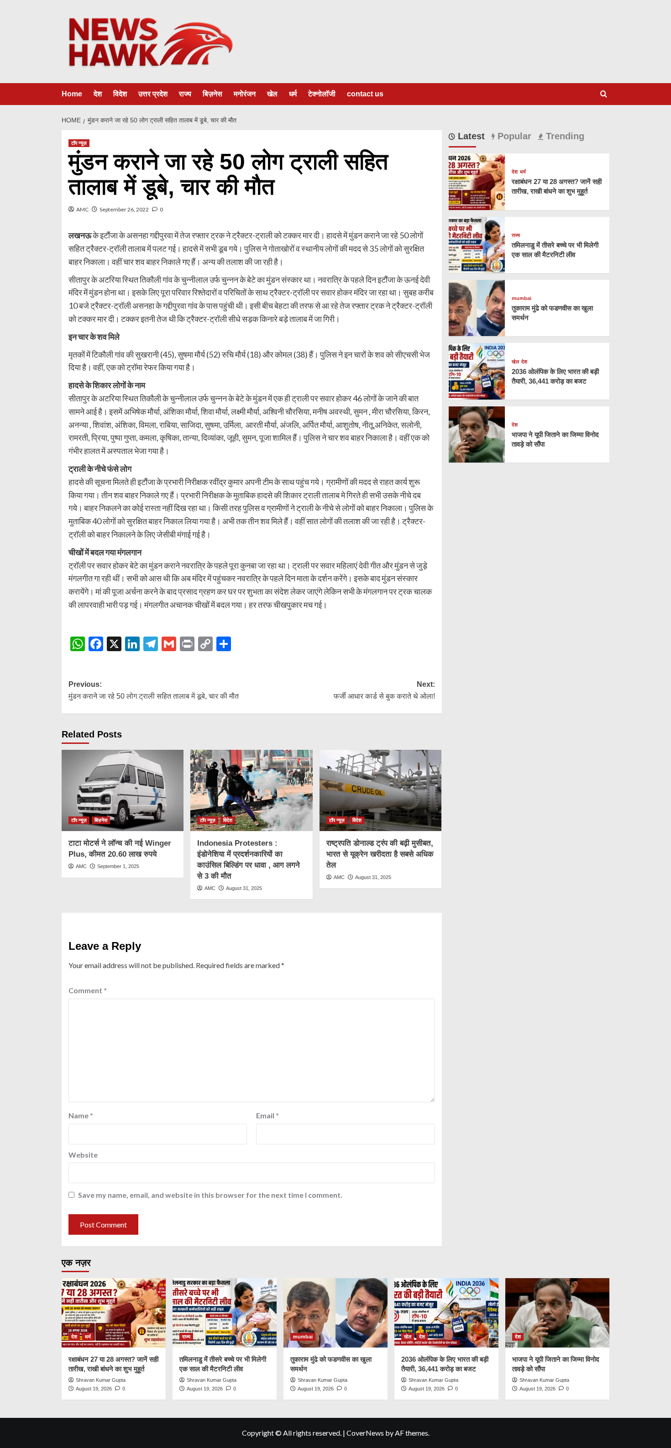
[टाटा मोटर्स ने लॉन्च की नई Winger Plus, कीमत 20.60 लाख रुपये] (122, 790)
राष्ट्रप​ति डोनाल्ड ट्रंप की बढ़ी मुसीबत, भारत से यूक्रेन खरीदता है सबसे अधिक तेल (380, 854)
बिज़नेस (212, 94)
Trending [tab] (563, 136)
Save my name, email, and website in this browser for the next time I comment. (210, 1194)
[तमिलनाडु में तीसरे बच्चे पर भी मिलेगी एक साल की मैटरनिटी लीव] (477, 244)
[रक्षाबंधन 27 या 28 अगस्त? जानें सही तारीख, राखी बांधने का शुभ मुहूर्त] (477, 180)
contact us (365, 94)
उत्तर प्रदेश (153, 94)
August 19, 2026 (94, 1388)
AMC (82, 209)
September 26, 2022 (124, 209)
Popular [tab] (513, 136)
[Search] (603, 94)
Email (267, 1115)
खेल (272, 94)
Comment (87, 990)
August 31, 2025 (244, 888)
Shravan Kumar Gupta (101, 1380)
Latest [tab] (470, 136)
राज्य (185, 94)
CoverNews (365, 1432)
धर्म (293, 94)
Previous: (153, 690)
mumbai (521, 298)
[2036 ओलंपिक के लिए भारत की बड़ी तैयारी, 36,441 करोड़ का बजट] (477, 370)
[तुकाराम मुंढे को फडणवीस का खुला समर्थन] (477, 307)
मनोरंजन (245, 94)
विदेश (120, 94)
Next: (384, 690)
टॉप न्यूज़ (79, 143)
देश (98, 94)
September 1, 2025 (118, 866)
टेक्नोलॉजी (322, 94)
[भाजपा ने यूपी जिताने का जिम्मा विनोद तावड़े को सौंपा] (477, 433)
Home (72, 94)
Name (80, 1115)
